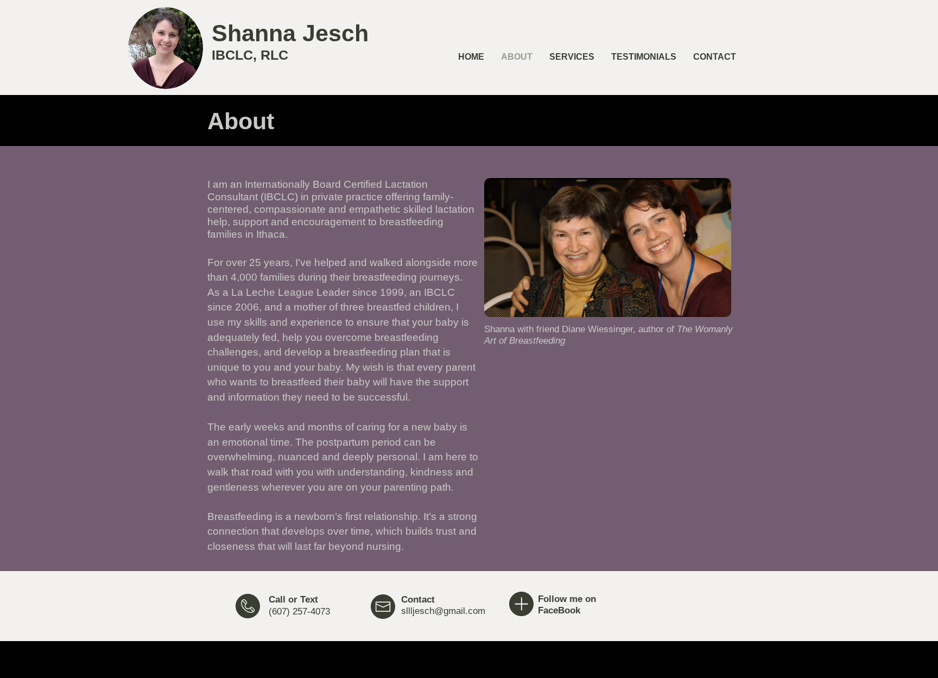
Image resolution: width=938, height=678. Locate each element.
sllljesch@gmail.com (443, 611)
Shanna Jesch (290, 33)
